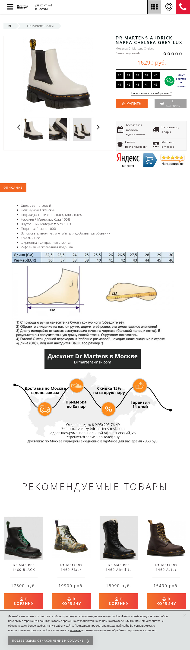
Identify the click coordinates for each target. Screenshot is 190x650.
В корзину (173, 103)
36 (119, 75)
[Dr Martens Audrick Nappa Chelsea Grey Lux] (58, 74)
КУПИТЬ (134, 103)
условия (75, 630)
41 (119, 85)
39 (146, 75)
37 (128, 75)
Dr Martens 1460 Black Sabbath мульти (71, 569)
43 (137, 85)
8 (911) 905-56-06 (183, 7)
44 (146, 85)
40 (155, 75)
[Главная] (9, 26)
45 (155, 85)
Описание (13, 188)
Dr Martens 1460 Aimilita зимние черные (119, 569)
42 (128, 85)
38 (137, 75)
